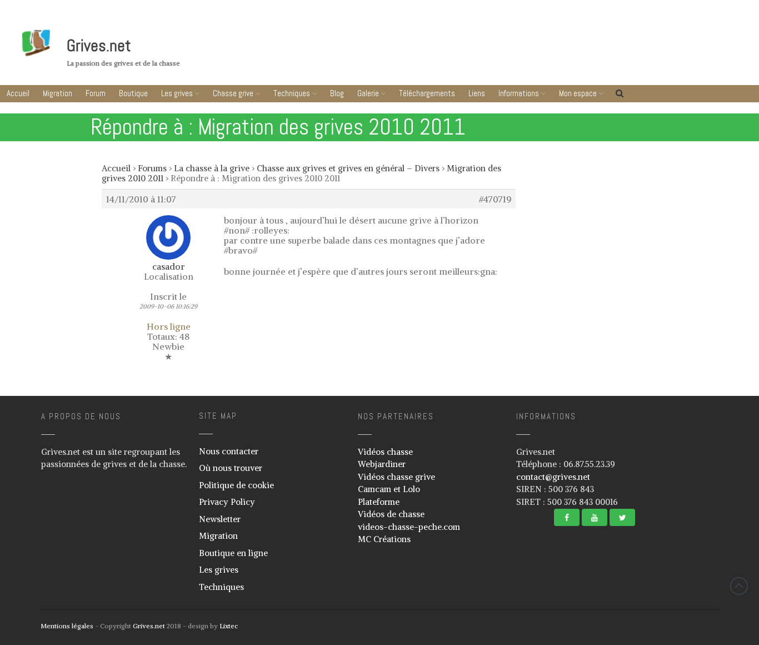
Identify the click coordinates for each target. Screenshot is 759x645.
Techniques (291, 93)
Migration (57, 93)
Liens (476, 93)
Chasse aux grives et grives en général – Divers (348, 168)
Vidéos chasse (385, 451)
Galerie (368, 93)
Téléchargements (427, 93)
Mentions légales (67, 626)
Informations (518, 93)
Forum (96, 93)
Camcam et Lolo (389, 489)
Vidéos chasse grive (396, 477)
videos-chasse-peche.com (409, 527)
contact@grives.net (553, 477)
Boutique (133, 93)
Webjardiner (382, 464)
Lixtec (228, 626)
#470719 (495, 199)
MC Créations (384, 539)
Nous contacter (228, 451)
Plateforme (379, 502)
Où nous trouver (230, 468)
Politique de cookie (236, 485)
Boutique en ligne (233, 553)
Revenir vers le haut (739, 586)
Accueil (18, 93)
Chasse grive (233, 93)
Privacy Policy (227, 502)
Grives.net (99, 45)
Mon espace (578, 93)
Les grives (177, 93)
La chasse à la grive (211, 168)
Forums (152, 168)
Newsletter (220, 519)
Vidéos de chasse (391, 514)
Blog (337, 93)
